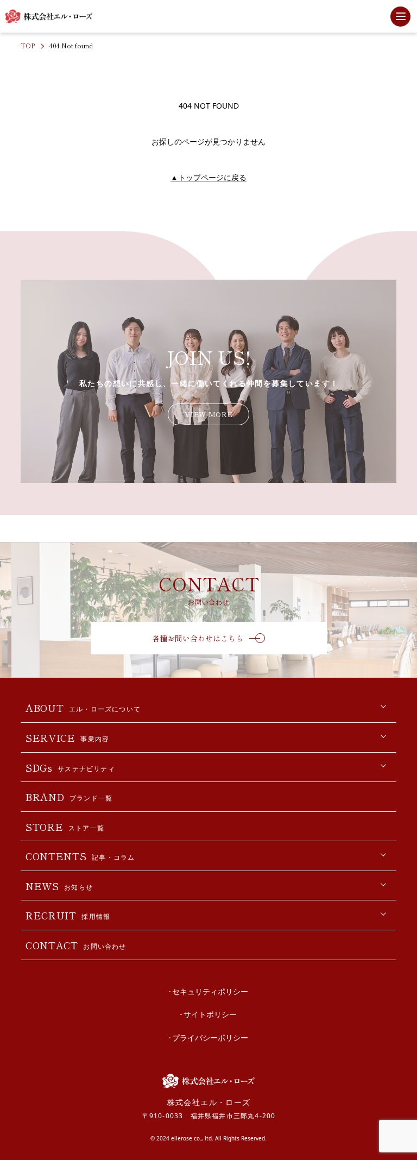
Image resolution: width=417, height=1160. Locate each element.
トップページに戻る (208, 177)
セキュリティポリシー (210, 991)
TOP (28, 45)
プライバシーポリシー (210, 1037)
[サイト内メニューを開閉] (400, 17)
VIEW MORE (208, 414)
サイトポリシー (210, 1014)
